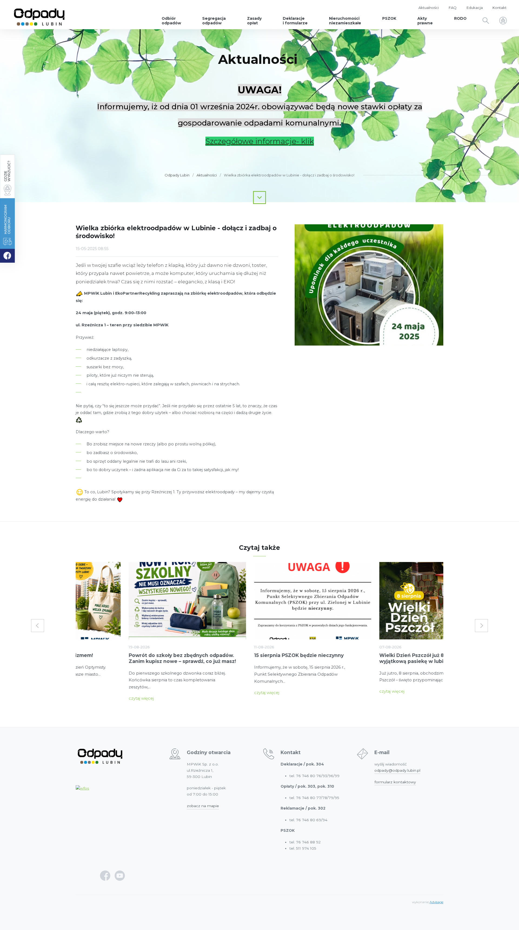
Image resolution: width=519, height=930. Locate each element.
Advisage (436, 902)
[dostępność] (503, 21)
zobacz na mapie (203, 806)
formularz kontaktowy (395, 782)
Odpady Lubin (177, 175)
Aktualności (207, 175)
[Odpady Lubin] (39, 14)
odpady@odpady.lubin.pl (397, 770)
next (481, 625)
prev (37, 625)
